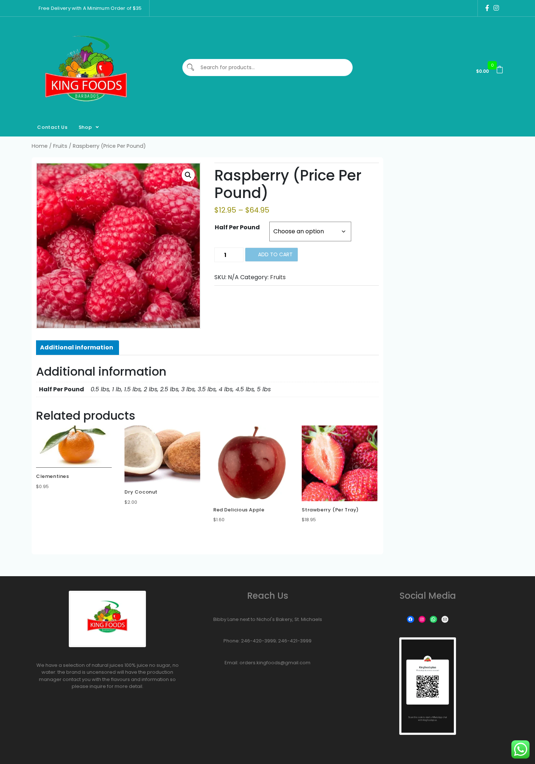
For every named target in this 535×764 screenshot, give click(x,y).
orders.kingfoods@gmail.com (274, 662)
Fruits (60, 146)
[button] (188, 175)
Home (40, 146)
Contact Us (52, 127)
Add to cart (275, 254)
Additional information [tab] (76, 347)
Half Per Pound (237, 227)
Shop (85, 127)
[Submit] (191, 67)
